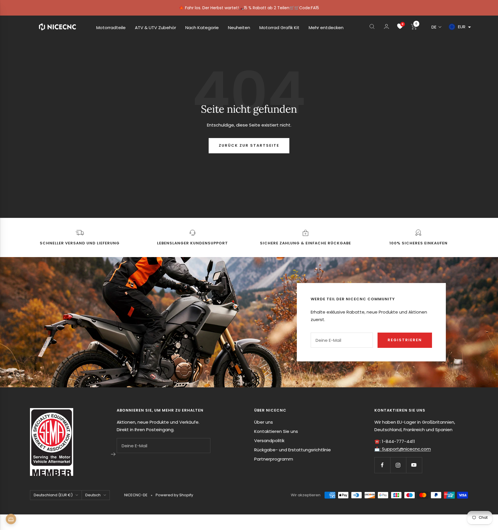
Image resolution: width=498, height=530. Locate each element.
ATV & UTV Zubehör (155, 27)
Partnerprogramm (273, 459)
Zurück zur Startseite (249, 145)
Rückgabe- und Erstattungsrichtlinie (292, 450)
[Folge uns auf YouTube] (414, 465)
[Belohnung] (11, 519)
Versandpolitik (269, 440)
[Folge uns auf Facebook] (382, 465)
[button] (437, 27)
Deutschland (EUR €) (53, 495)
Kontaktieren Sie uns (276, 431)
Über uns (263, 422)
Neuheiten (239, 27)
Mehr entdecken (326, 27)
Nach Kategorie (202, 27)
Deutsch (93, 495)
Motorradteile (111, 27)
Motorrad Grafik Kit (279, 27)
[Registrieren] (113, 454)
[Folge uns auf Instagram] (398, 465)
